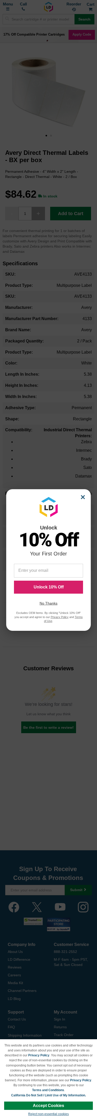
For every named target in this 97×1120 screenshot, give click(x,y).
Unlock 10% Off (49, 587)
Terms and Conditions (48, 1090)
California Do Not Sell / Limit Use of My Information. (48, 1095)
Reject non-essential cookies (48, 1114)
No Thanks (48, 603)
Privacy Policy (38, 1055)
